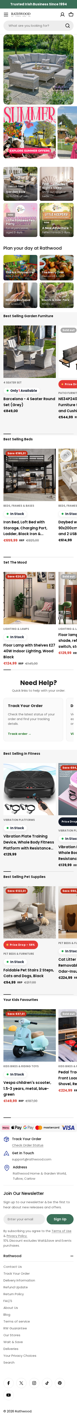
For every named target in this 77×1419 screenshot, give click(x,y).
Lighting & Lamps (16, 629)
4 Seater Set (12, 382)
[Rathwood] (29, 132)
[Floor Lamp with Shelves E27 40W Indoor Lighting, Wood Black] (29, 598)
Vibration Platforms (19, 820)
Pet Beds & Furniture (18, 954)
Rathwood (23, 1411)
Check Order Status (27, 1145)
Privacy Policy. (17, 1236)
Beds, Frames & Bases (18, 506)
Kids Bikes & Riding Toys (21, 1066)
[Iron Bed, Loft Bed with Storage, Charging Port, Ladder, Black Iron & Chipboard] (29, 475)
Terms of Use (61, 1231)
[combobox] (38, 26)
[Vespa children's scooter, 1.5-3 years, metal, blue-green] (29, 1035)
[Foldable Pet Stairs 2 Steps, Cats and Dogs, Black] (29, 912)
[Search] (67, 25)
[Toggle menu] (6, 14)
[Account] (62, 14)
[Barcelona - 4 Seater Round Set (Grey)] (29, 352)
